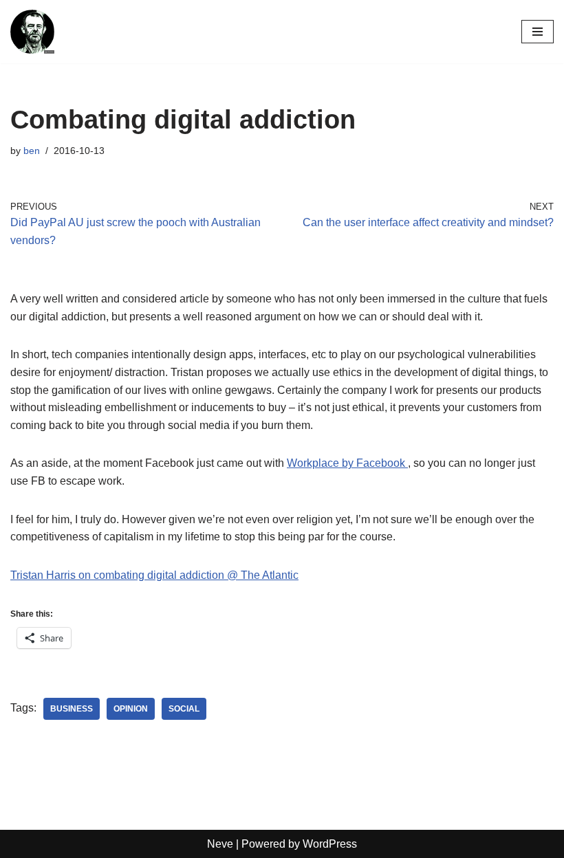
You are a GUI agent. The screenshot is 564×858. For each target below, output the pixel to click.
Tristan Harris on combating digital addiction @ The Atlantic (154, 575)
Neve (220, 844)
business (71, 709)
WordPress (330, 844)
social (184, 709)
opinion (130, 709)
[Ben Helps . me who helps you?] (32, 32)
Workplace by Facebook (347, 463)
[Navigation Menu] (537, 31)
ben (31, 150)
